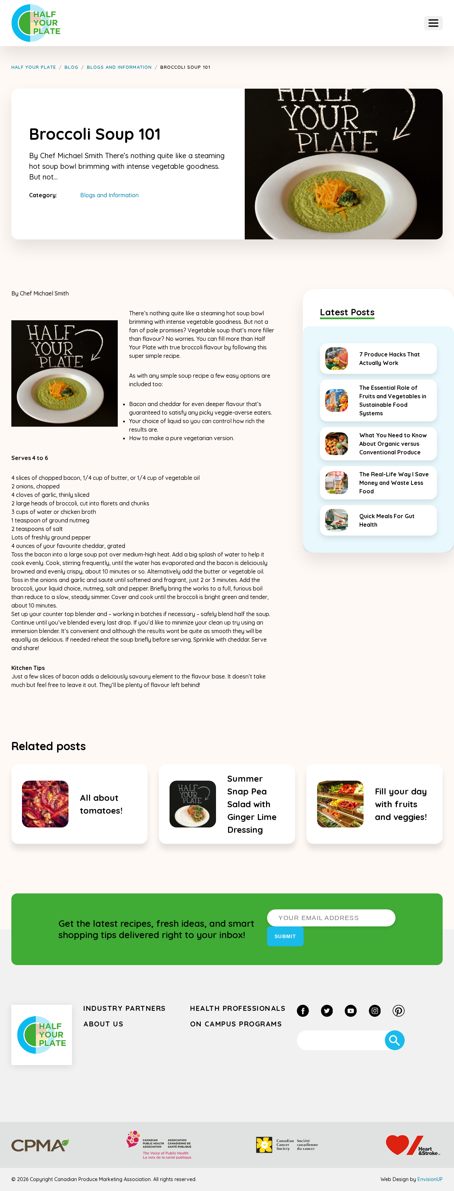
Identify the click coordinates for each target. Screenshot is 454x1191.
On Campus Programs (236, 1023)
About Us (103, 1023)
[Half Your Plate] (36, 23)
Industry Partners (124, 1008)
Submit (285, 936)
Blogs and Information (109, 195)
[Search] (395, 1040)
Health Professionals (238, 1008)
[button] (433, 23)
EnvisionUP (430, 1179)
